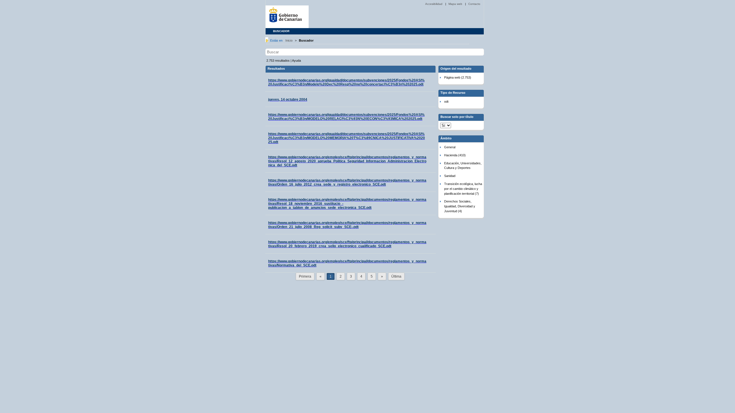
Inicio (289, 40)
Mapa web (455, 3)
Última (396, 276)
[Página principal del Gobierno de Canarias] (287, 16)
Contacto (474, 3)
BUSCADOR (281, 31)
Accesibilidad (434, 3)
